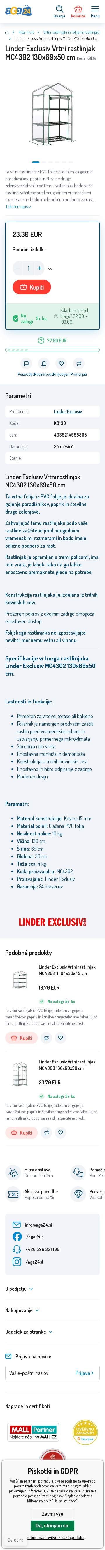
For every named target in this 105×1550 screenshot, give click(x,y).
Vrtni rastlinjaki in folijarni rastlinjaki (71, 32)
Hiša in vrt (26, 32)
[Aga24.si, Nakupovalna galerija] (7, 32)
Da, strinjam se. (52, 1525)
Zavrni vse (52, 1514)
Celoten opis (17, 206)
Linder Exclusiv (68, 411)
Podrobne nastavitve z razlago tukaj (52, 1537)
